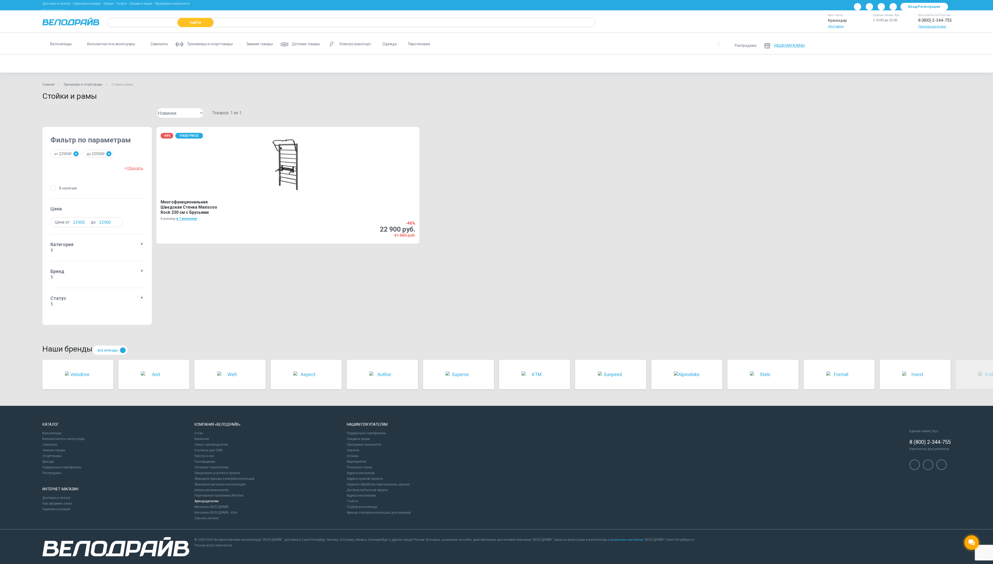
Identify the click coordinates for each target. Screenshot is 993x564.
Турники (549, 63)
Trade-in (352, 501)
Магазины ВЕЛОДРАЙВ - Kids (215, 512)
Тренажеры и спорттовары (83, 84)
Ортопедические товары (420, 63)
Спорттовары (52, 456)
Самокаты (49, 444)
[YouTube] (869, 6)
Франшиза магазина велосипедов (220, 484)
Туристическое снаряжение (747, 63)
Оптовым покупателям (211, 467)
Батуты (305, 63)
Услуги (121, 3)
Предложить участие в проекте (217, 473)
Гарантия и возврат (87, 3)
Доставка (836, 26)
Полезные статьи (359, 467)
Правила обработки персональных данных (378, 484)
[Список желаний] (931, 43)
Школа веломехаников (211, 490)
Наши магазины (54, 10)
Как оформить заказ (57, 503)
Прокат (109, 3)
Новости (353, 450)
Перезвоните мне (932, 26)
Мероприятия (356, 461)
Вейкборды (788, 63)
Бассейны (856, 63)
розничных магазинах (627, 540)
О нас (198, 433)
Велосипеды (52, 433)
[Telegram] (881, 6)
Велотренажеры (155, 63)
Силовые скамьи (377, 63)
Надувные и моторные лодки (509, 63)
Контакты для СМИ (208, 450)
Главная (48, 84)
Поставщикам (204, 461)
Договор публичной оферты (367, 490)
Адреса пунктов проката (365, 479)
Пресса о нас (204, 456)
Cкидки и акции (358, 439)
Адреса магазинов (361, 473)
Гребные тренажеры (337, 63)
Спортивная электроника (586, 63)
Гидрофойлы (930, 63)
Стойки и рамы (58, 63)
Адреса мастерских (361, 495)
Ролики (125, 63)
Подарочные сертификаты (61, 467)
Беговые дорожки (94, 63)
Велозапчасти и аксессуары (63, 439)
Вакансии (201, 439)
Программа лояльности (172, 3)
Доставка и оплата (56, 3)
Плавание (624, 63)
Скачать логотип (206, 518)
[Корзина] (944, 43)
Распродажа (51, 473)
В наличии (68, 188)
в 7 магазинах (186, 218)
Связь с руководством (211, 444)
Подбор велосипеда (362, 507)
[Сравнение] (917, 43)
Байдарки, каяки (463, 63)
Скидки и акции (140, 3)
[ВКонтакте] (857, 6)
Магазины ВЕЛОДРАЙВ (211, 507)
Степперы (651, 63)
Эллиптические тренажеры (199, 63)
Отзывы (352, 456)
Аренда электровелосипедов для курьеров (379, 512)
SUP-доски (280, 63)
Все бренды (107, 350)
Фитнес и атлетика (246, 63)
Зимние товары (53, 450)
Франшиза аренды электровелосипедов (224, 479)
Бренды (48, 461)
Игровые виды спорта (893, 63)
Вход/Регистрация (924, 7)
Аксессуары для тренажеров (692, 63)
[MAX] (893, 6)
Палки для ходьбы (823, 63)
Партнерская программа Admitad (218, 495)
